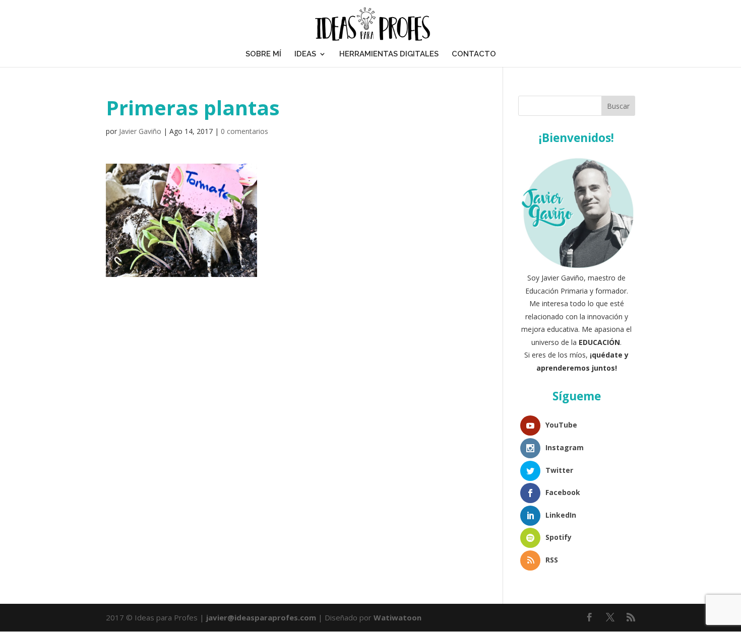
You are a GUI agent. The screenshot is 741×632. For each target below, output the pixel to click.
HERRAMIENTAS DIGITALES (389, 53)
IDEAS (305, 53)
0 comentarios (244, 131)
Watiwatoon (397, 617)
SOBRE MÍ (263, 53)
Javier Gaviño (140, 131)
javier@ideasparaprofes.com (261, 617)
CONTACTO (474, 53)
